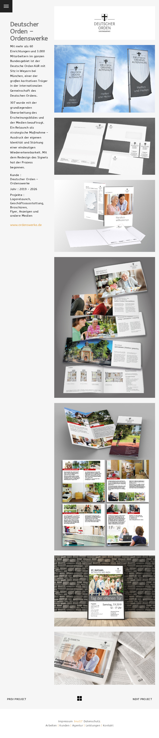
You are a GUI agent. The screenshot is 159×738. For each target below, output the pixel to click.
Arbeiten (51, 725)
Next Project (142, 699)
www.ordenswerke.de (26, 225)
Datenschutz (92, 721)
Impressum (65, 721)
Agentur (77, 725)
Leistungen (93, 725)
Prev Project (16, 699)
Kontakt (108, 725)
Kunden (64, 725)
